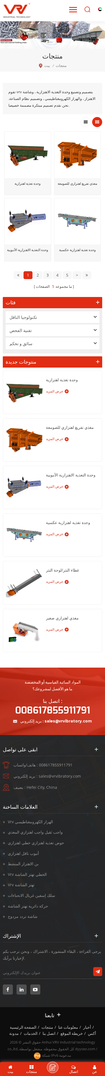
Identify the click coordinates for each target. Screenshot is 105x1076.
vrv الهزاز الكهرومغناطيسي (30, 821)
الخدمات (31, 1033)
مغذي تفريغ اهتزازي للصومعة (77, 183)
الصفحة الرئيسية (23, 1027)
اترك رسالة (53, 1067)
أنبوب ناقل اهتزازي (23, 853)
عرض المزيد (54, 391)
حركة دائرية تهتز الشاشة (28, 906)
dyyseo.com (85, 1048)
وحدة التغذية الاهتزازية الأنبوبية (27, 249)
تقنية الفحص (21, 330)
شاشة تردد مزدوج (23, 916)
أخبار (87, 1027)
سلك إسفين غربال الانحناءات (31, 895)
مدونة (14, 1033)
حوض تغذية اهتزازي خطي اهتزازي (36, 842)
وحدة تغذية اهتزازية (28, 183)
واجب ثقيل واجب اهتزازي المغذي (35, 832)
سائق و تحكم (21, 343)
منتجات (47, 1027)
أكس (92, 1033)
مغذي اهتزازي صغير (62, 618)
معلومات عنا (68, 1027)
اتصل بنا (49, 1033)
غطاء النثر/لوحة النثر (62, 570)
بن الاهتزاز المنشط (23, 863)
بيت (47, 65)
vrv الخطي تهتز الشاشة (27, 874)
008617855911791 (52, 710)
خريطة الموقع (71, 1033)
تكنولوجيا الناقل (23, 317)
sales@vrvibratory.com (68, 721)
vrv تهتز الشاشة (21, 884)
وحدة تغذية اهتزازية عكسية (77, 249)
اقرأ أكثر (27, 265)
